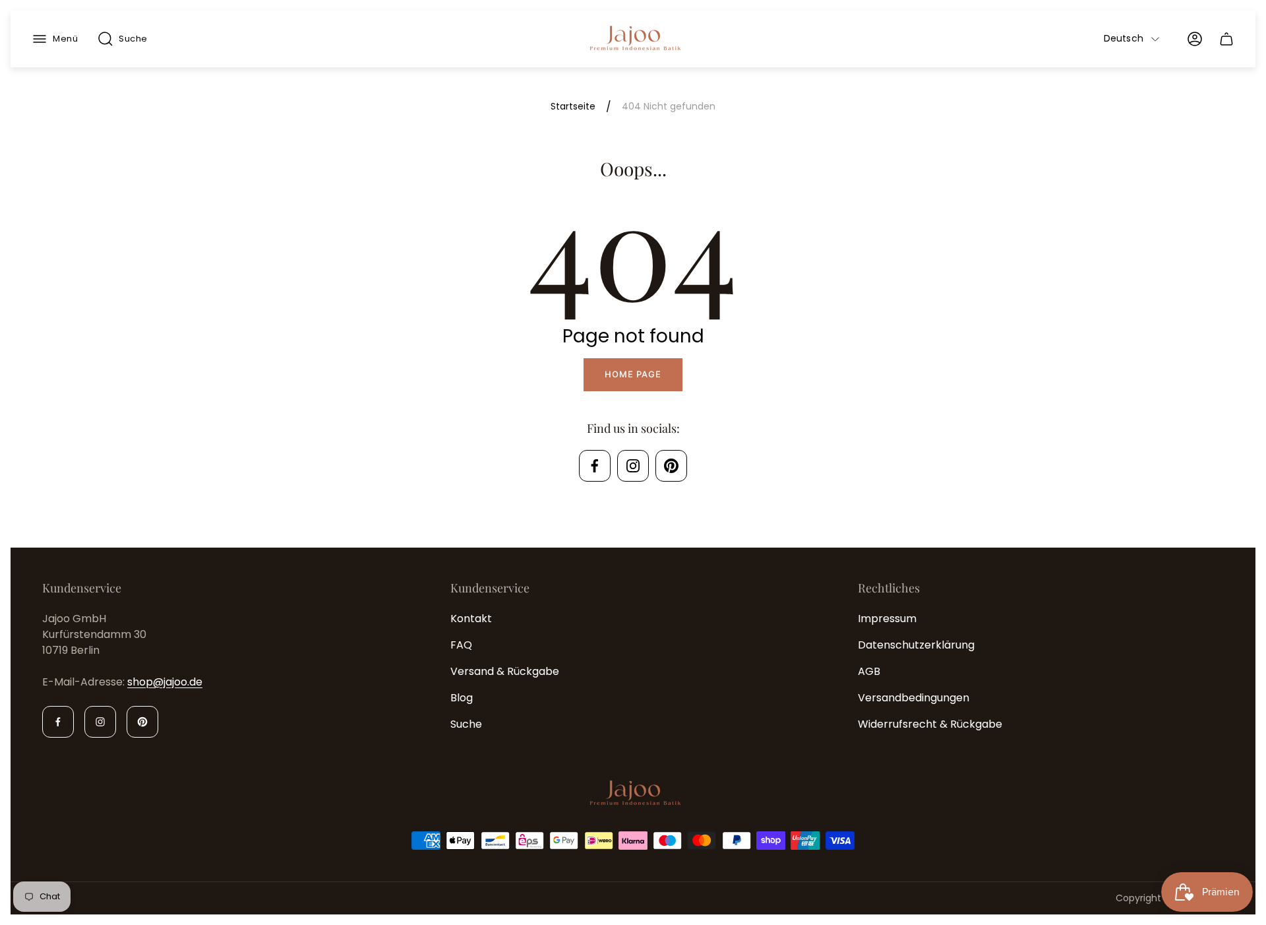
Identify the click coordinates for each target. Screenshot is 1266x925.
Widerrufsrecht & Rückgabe (930, 724)
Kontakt (471, 618)
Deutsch (1123, 39)
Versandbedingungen (913, 697)
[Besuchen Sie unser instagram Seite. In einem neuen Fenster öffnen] (633, 466)
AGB (869, 671)
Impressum (887, 618)
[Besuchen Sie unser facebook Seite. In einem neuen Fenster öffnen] (595, 466)
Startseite (573, 107)
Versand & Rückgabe (504, 671)
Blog (461, 697)
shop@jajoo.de (164, 681)
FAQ (461, 645)
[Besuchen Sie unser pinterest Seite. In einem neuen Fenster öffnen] (671, 466)
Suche (466, 724)
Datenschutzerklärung (916, 645)
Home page (633, 374)
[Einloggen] (1194, 38)
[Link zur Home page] (633, 793)
